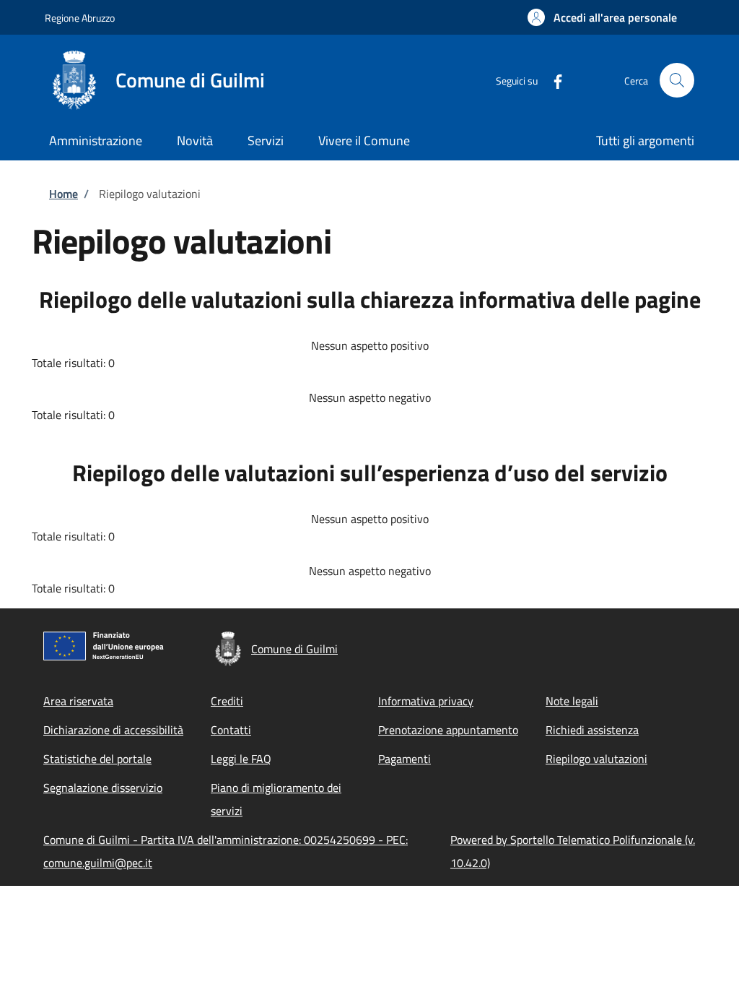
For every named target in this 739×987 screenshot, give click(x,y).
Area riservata (78, 701)
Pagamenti (404, 758)
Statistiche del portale (97, 758)
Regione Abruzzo (80, 17)
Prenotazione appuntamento (448, 729)
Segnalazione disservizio (102, 787)
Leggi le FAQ (241, 758)
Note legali (572, 701)
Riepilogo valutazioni (596, 758)
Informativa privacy (425, 701)
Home (63, 193)
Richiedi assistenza (592, 729)
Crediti (227, 701)
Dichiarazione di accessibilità (113, 729)
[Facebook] (552, 80)
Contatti (231, 729)
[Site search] (677, 80)
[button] (602, 17)
